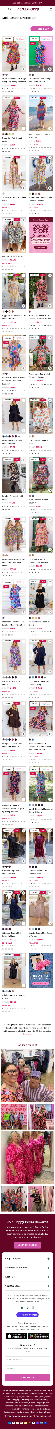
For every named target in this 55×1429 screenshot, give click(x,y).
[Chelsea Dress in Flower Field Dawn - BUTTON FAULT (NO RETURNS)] (33, 436)
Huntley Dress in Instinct (13, 256)
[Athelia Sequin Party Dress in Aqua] (33, 929)
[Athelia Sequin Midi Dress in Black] (39, 929)
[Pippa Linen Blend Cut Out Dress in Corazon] (9, 134)
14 (13, 89)
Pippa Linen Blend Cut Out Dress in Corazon (40, 199)
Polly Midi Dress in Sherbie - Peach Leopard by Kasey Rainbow (13, 808)
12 (10, 89)
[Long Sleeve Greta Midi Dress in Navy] (16, 436)
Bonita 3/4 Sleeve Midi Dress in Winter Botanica (40, 317)
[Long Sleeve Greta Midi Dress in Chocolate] (3, 739)
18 (18, 89)
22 (24, 89)
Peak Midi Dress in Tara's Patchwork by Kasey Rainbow (13, 381)
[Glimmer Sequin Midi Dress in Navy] (6, 867)
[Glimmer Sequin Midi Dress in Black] (3, 867)
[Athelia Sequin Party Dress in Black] (36, 929)
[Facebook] (22, 1308)
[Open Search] (9, 9)
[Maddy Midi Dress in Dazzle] (3, 677)
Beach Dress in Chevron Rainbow (39, 136)
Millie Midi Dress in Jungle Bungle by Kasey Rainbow (14, 80)
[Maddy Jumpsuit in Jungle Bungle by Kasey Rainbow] (9, 677)
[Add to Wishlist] (23, 38)
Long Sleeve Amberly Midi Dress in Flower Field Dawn (14, 562)
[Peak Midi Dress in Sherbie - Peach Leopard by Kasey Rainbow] (6, 374)
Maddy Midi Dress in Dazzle (11, 683)
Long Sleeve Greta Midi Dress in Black (12, 442)
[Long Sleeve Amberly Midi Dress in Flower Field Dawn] (3, 555)
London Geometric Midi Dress (12, 497)
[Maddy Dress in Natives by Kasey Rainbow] (6, 677)
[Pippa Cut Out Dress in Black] (6, 134)
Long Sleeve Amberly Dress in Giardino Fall (38, 561)
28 (9, 92)
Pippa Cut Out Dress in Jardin (12, 139)
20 (21, 89)
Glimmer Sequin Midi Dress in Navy (11, 934)
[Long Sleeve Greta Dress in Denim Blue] (6, 436)
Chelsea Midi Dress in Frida (38, 442)
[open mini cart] (51, 9)
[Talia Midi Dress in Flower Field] (3, 194)
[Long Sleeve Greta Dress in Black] (9, 436)
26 (6, 92)
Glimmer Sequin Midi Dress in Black (11, 872)
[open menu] (4, 9)
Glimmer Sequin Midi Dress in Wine (38, 872)
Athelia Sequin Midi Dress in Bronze (40, 934)
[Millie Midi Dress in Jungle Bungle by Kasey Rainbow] (3, 75)
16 (15, 89)
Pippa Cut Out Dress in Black (39, 623)
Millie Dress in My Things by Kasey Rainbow (40, 80)
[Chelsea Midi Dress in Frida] (30, 436)
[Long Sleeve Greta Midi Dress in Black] (3, 436)
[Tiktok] (27, 1308)
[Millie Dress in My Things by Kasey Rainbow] (6, 75)
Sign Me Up (27, 1377)
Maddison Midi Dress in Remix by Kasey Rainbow (13, 623)
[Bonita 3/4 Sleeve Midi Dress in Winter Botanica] (30, 311)
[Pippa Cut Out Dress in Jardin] (3, 134)
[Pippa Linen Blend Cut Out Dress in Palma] (13, 134)
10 (7, 89)
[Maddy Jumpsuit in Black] (13, 677)
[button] (27, 1075)
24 (3, 92)
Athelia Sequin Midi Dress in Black (14, 997)
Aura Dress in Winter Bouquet (38, 501)
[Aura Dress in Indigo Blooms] (33, 496)
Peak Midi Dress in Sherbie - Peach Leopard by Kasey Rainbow (40, 746)
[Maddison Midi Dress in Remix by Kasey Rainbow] (3, 618)
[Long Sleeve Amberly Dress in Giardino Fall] (6, 555)
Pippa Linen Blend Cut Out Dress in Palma (14, 317)
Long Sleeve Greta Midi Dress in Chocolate (12, 745)
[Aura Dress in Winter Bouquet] (30, 496)
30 (12, 92)
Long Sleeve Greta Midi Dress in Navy (39, 683)
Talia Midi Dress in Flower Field (14, 199)
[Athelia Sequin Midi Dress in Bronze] (30, 929)
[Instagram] (33, 1308)
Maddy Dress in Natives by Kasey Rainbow (41, 810)
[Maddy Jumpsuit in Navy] (16, 677)
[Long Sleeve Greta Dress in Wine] (13, 436)
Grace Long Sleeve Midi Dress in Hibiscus (39, 375)
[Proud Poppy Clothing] (28, 9)
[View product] (18, 436)
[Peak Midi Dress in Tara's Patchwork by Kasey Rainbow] (3, 374)
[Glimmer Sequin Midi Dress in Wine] (9, 867)
